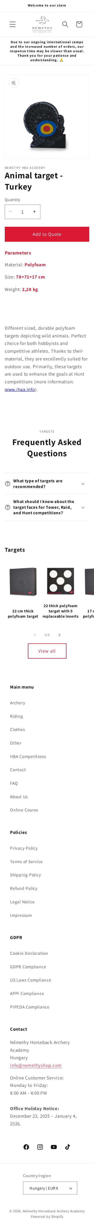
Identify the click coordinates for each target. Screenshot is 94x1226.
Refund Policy (24, 888)
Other (16, 743)
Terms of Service (26, 861)
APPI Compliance (27, 993)
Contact (18, 769)
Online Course (24, 810)
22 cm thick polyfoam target (23, 614)
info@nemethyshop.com (36, 1065)
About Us (19, 796)
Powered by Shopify (47, 1216)
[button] (13, 24)
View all (47, 651)
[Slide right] (59, 634)
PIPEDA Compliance (30, 1007)
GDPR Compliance (28, 967)
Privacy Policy (24, 848)
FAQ (14, 783)
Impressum (21, 915)
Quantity (12, 199)
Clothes (17, 729)
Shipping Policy (25, 875)
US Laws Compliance (30, 980)
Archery (17, 703)
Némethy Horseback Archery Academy (54, 1211)
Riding (16, 716)
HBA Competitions (28, 756)
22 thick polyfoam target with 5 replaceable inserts (61, 611)
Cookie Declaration (29, 953)
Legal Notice (22, 902)
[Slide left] (34, 634)
